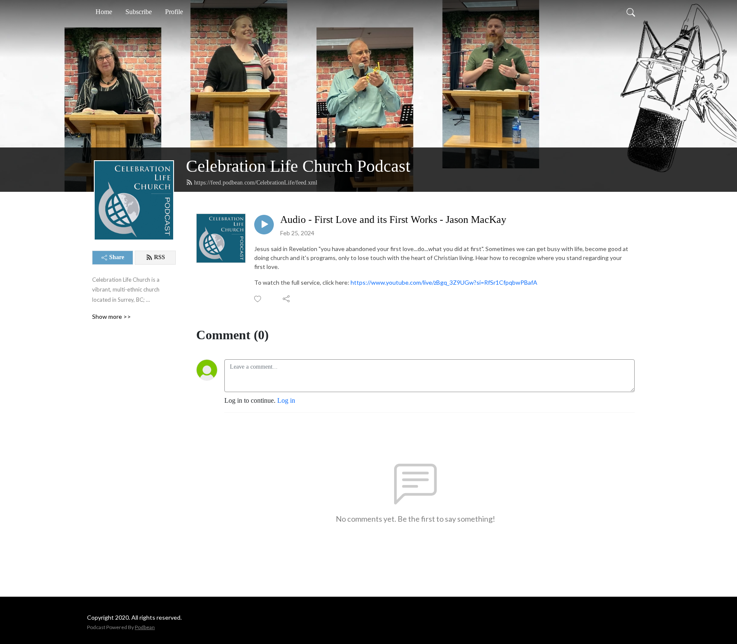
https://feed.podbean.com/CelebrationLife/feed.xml (255, 182)
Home (104, 11)
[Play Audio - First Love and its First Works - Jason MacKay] (264, 224)
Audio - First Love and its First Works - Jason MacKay (393, 219)
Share (116, 257)
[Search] (630, 11)
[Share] (287, 299)
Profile (174, 11)
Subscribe (138, 11)
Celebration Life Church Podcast (298, 166)
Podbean (145, 627)
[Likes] (258, 299)
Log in (286, 400)
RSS (159, 257)
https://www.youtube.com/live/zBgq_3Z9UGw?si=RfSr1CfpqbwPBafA (444, 282)
